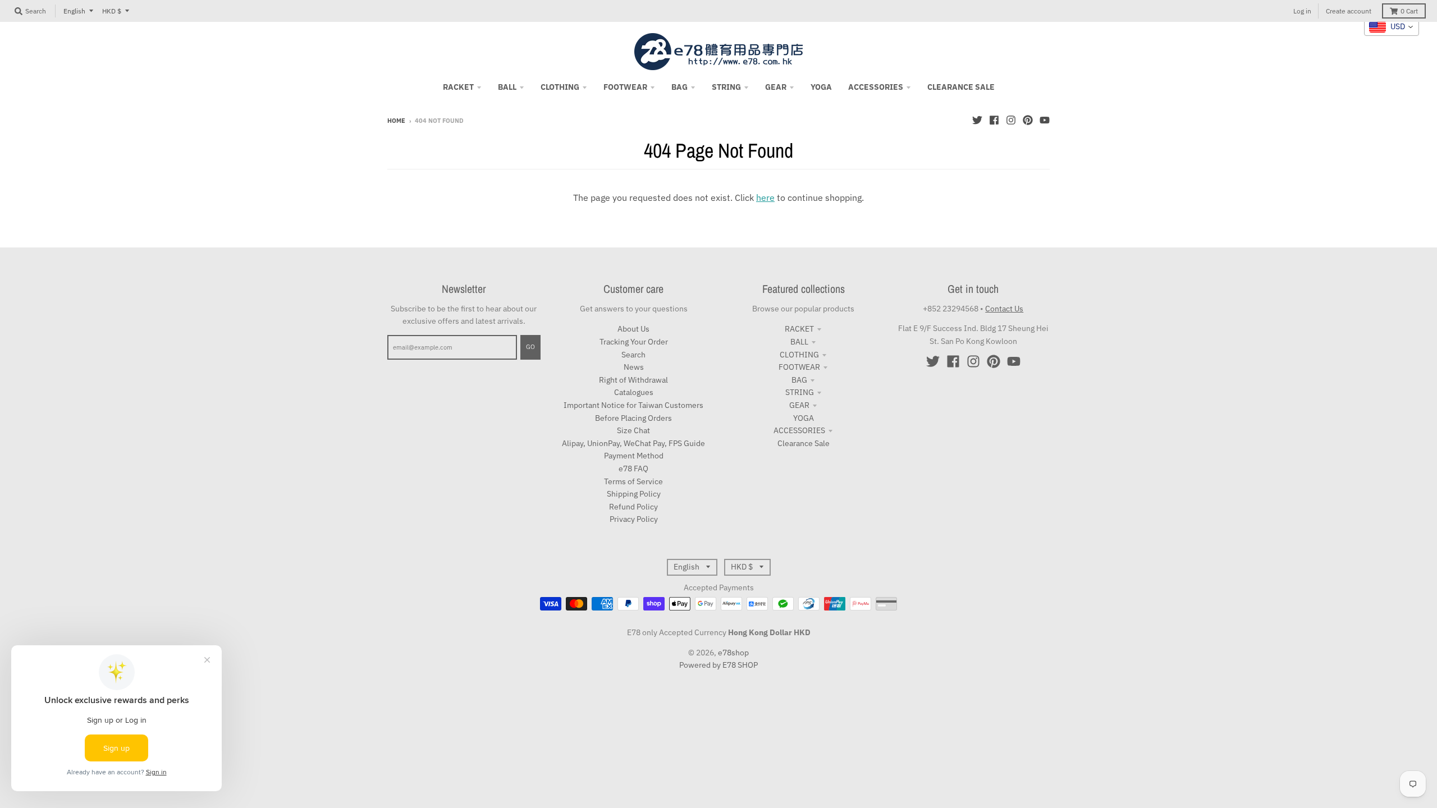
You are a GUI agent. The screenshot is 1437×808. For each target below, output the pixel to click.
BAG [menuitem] (679, 87)
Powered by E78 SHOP (718, 665)
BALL (799, 342)
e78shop (733, 653)
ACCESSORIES (799, 430)
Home (396, 121)
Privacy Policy (634, 519)
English (74, 11)
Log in (1302, 11)
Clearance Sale (803, 443)
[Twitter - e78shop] (977, 120)
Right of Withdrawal (633, 380)
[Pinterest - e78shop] (1028, 120)
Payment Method (633, 456)
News (634, 367)
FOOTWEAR (799, 367)
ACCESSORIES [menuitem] (875, 87)
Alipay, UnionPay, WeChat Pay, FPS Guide (633, 443)
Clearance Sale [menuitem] (961, 87)
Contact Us (1004, 309)
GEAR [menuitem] (775, 87)
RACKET (799, 329)
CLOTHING (799, 355)
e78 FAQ (633, 468)
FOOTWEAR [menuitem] (625, 87)
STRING (799, 392)
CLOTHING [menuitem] (560, 87)
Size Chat (633, 430)
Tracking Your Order (633, 342)
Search (633, 355)
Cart (1409, 11)
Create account (1348, 11)
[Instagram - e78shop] (1011, 120)
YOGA (803, 418)
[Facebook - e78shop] (994, 120)
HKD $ (111, 11)
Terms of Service (633, 481)
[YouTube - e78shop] (1045, 120)
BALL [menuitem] (507, 87)
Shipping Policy (634, 494)
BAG (799, 380)
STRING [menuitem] (726, 87)
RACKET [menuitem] (458, 87)
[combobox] (1391, 27)
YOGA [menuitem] (821, 87)
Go (530, 347)
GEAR (799, 405)
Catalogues (633, 392)
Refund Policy (633, 507)
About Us (633, 329)
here (765, 197)
